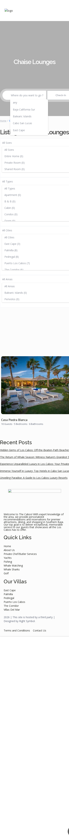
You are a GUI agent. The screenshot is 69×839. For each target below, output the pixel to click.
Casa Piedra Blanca (14, 420)
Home (3, 120)
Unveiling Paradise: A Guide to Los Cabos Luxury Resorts (34, 477)
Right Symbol (27, 621)
